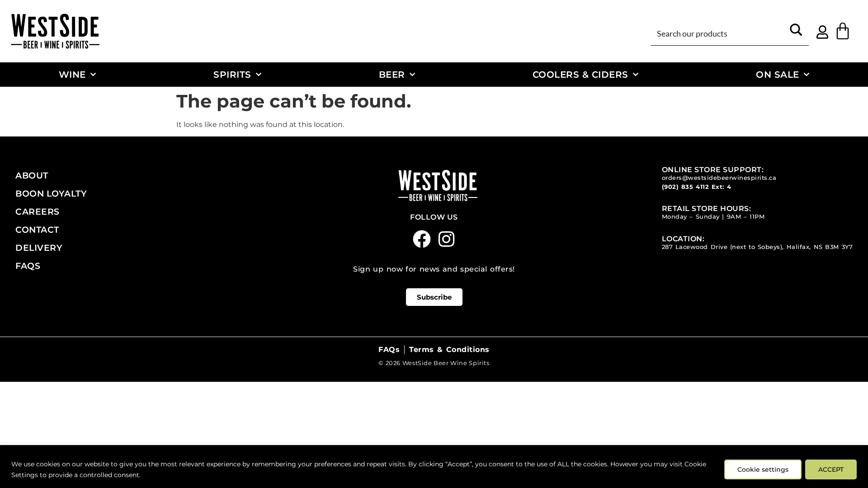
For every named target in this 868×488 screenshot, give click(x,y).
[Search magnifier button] (796, 33)
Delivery (38, 247)
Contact (37, 229)
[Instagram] (447, 239)
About (31, 175)
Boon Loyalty (51, 193)
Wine (72, 74)
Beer (392, 74)
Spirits (232, 74)
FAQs (27, 265)
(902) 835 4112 (685, 186)
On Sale (777, 74)
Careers (37, 211)
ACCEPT (831, 469)
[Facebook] (422, 239)
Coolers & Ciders (580, 74)
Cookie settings (762, 469)
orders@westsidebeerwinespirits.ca (719, 177)
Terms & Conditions (449, 349)
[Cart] (843, 31)
